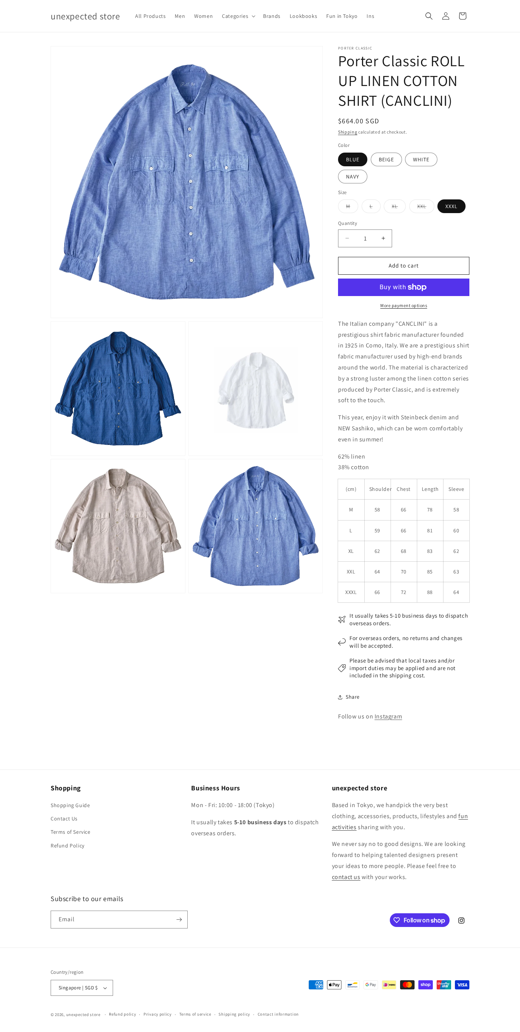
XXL (425, 207)
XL (399, 207)
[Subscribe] (179, 919)
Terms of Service (71, 831)
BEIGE (386, 159)
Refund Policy (68, 845)
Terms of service (195, 1014)
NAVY (352, 176)
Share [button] (353, 696)
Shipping (347, 132)
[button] (237, 16)
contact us (346, 877)
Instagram (388, 716)
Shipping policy (234, 1014)
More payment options (403, 305)
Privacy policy (158, 1014)
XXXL (451, 206)
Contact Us (64, 818)
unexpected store (83, 1014)
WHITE (421, 159)
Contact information (278, 1014)
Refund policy (122, 1014)
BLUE (352, 159)
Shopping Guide (70, 805)
